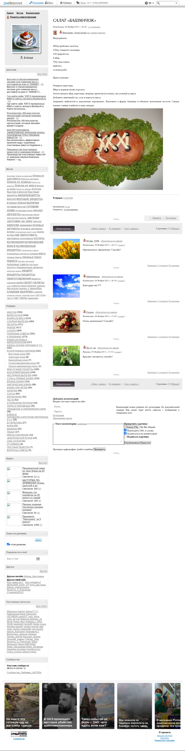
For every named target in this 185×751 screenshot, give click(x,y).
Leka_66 (11, 619)
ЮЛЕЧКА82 (30, 644)
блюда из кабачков (24, 176)
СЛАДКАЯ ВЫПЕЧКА (17, 321)
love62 (27, 626)
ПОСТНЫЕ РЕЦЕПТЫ (18, 447)
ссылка (121, 244)
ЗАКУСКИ (12, 312)
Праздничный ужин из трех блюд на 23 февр (33, 471)
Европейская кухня (18, 360)
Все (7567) (41, 606)
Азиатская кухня (16, 357)
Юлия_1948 (92, 241)
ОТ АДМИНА (13, 444)
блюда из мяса (25, 185)
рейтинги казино (14, 271)
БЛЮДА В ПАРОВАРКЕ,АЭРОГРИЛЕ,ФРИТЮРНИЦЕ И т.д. (28, 417)
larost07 (19, 626)
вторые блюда (16, 202)
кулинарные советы (29, 250)
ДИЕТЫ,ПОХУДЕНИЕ (18, 435)
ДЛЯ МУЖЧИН (14, 397)
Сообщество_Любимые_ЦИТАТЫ (24, 672)
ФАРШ (10, 426)
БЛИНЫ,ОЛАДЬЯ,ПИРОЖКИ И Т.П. (25, 345)
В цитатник (174, 265)
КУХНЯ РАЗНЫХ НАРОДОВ (21, 351)
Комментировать (64, 228)
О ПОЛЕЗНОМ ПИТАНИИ (20, 403)
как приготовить (26, 234)
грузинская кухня (24, 210)
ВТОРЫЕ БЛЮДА (15, 381)
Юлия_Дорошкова (16, 647)
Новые (175, 228)
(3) (38, 513)
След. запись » (131, 228)
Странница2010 (15, 592)
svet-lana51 (37, 629)
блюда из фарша (23, 189)
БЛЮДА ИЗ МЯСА (16, 318)
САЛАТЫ (11, 330)
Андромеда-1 (32, 631)
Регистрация (38, 2)
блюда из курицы (19, 182)
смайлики (82, 423)
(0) (42, 84)
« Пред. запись (98, 228)
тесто (10, 298)
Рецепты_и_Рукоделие (19, 590)
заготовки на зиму (20, 221)
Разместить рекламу (165, 740)
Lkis (18, 619)
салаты (38, 282)
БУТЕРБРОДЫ (14, 422)
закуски (13, 225)
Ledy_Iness (33, 616)
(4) (39, 501)
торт (16, 297)
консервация (26, 238)
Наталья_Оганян (31, 636)
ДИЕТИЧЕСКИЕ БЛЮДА (19, 384)
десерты (14, 214)
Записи (10, 13)
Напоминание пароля (62, 418)
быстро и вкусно (17, 191)
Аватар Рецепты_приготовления (25, 38)
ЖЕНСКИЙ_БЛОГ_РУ (18, 585)
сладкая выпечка (20, 291)
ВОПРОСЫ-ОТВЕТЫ (17, 450)
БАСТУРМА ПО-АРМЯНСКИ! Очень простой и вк (33, 483)
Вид (151, 3)
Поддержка (146, 3)
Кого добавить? (33, 582)
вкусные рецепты (29, 199)
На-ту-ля (91, 347)
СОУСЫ (11, 394)
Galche (21, 611)
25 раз (67, 207)
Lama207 (22, 616)
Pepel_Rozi (19, 621)
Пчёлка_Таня (32, 639)
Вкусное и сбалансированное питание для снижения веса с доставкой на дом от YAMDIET (23, 82)
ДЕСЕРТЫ (12, 324)
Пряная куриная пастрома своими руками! (32, 507)
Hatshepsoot (13, 614)
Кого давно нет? (15, 582)
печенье (27, 257)
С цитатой (163, 265)
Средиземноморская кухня (22, 363)
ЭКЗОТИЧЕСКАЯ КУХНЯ (19, 438)
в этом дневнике (17, 544)
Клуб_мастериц (38, 585)
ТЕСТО (10, 400)
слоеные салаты (14, 295)
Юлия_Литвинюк (34, 647)
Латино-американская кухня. (23, 366)
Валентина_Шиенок (17, 634)
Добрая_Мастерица (33, 576)
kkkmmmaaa (93, 276)
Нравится (156, 218)
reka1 (9, 629)
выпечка (33, 202)
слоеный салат (28, 295)
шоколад (33, 298)
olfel (41, 626)
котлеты (39, 238)
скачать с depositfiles (30, 288)
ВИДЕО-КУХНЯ (15, 315)
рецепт (27, 270)
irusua (43, 624)
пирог (38, 257)
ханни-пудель (29, 652)
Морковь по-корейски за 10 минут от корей (31, 495)
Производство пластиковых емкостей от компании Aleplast (23, 150)
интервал (21, 649)
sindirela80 (25, 629)
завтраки (33, 217)
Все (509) (42, 74)
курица (34, 253)
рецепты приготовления (21, 276)
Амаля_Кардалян (16, 631)
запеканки (26, 225)
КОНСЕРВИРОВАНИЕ (18, 372)
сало (9, 286)
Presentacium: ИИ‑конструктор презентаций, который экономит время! (24, 115)
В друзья (28, 57)
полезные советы (18, 264)
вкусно (11, 198)
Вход (50, 2)
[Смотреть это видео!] (14, 472)
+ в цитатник (94, 26)
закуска (37, 221)
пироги (12, 261)
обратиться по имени (111, 241)
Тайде (34, 642)
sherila (16, 629)
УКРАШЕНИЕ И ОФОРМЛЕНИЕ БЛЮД (26, 409)
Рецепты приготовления (8, 17)
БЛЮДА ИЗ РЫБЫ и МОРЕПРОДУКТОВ (17, 341)
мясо (42, 253)
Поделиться (171, 218)
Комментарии (33, 13)
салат (27, 282)
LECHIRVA (12, 616)
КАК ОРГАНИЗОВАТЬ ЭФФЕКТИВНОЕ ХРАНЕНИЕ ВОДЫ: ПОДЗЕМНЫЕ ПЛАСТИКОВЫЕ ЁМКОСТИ (26, 134)
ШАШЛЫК (12, 429)
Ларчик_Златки (14, 636)
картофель (13, 238)
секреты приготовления (24, 286)
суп (38, 295)
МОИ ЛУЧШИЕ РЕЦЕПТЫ (20, 369)
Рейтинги (67, 2)
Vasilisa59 (18, 624)
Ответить (152, 265)
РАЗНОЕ (11, 327)
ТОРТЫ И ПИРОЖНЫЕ (18, 406)
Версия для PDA (164, 736)
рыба (19, 282)
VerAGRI (28, 624)
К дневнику (115, 228)
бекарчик (11, 649)
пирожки (21, 261)
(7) (41, 525)
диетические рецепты (17, 218)
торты (23, 297)
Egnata (90, 312)
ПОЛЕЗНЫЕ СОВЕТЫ (18, 333)
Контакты (164, 738)
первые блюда (14, 257)
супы (43, 295)
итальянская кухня (23, 232)
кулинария (15, 242)
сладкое (37, 291)
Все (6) (43, 571)
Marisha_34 (36, 619)
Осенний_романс (16, 639)
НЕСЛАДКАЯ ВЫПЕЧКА (19, 375)
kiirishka (11, 626)
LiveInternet (13, 3)
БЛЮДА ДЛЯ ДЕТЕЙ (17, 387)
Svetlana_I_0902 (33, 621)
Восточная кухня (17, 354)
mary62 (35, 626)
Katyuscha (31, 614)
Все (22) (43, 463)
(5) (39, 489)
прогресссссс (33, 649)
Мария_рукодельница (18, 587)
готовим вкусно (16, 206)
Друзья (19, 13)
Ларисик (32, 634)
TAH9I (10, 624)
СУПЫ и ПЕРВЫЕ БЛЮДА (20, 378)
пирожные (29, 261)
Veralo (36, 624)
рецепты (14, 274)
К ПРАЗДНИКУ (14, 336)
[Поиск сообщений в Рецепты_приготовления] (38, 540)
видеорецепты (29, 195)
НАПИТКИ (12, 390)
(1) (38, 476)
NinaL (10, 621)
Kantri (23, 614)
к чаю (34, 232)
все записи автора (96, 32)
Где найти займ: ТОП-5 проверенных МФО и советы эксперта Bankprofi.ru (26, 97)
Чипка (21, 644)
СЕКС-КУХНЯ (14, 441)
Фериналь (12, 644)
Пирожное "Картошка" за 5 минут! (31, 519)
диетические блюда (30, 214)
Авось (83, 2)
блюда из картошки (29, 179)
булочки (36, 188)
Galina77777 (31, 611)
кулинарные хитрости (18, 253)
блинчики (11, 176)
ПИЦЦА (11, 432)
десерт (38, 210)
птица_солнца (14, 652)
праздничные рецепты (29, 267)
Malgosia (25, 619)
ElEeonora (12, 611)
